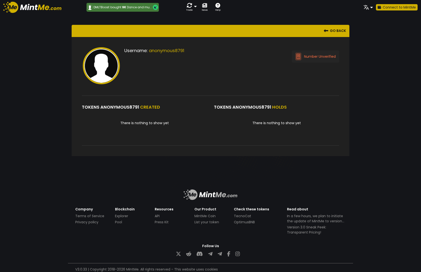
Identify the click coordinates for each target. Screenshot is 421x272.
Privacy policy (86, 222)
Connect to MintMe (399, 7)
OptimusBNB (244, 222)
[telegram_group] (210, 254)
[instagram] (237, 254)
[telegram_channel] (220, 254)
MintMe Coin (205, 216)
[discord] (199, 254)
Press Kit (162, 222)
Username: (136, 50)
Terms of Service (89, 216)
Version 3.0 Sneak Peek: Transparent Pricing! (306, 230)
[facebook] (228, 254)
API (157, 216)
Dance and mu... (139, 7)
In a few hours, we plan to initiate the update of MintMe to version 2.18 (315, 221)
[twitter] (178, 254)
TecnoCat (242, 216)
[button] (190, 7)
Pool (118, 222)
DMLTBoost (101, 7)
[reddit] (188, 254)
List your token (206, 222)
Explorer (121, 216)
